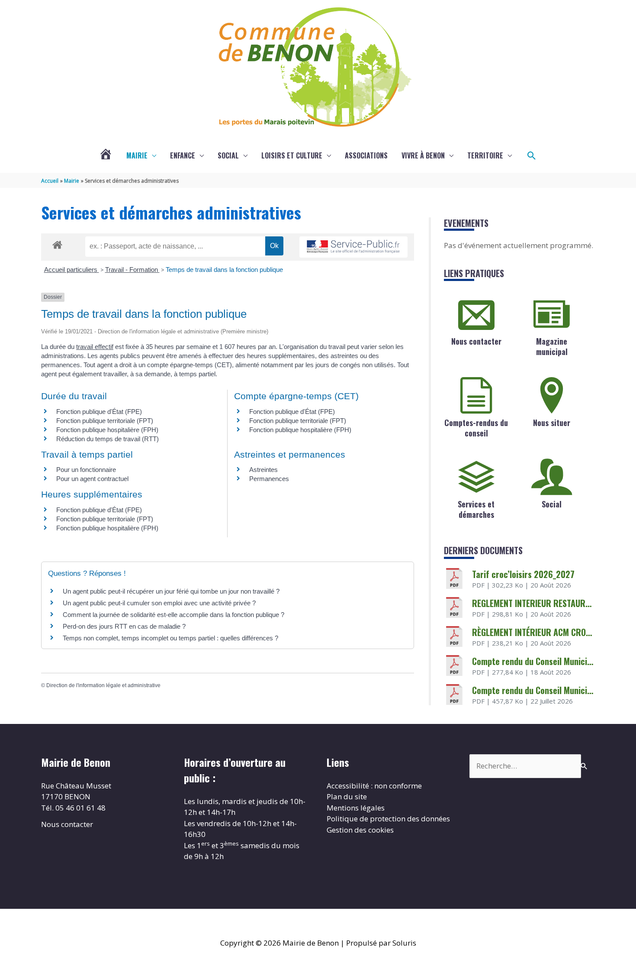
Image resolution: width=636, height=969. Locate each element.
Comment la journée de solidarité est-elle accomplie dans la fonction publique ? (173, 614)
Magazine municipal (552, 346)
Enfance (182, 155)
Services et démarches (476, 509)
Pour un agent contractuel (92, 478)
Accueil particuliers (71, 269)
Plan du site (347, 796)
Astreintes (263, 469)
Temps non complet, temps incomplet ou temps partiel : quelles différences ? (170, 638)
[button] (531, 156)
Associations (366, 155)
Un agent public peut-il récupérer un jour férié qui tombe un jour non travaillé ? (171, 591)
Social (228, 155)
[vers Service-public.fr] (353, 247)
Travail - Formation (132, 269)
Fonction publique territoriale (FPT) (104, 420)
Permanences (269, 478)
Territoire (485, 155)
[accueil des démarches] (57, 243)
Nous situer (551, 422)
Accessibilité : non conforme (374, 786)
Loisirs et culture (291, 155)
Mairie (137, 155)
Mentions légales (356, 808)
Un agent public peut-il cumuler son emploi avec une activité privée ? (159, 603)
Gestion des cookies (360, 830)
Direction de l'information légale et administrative (103, 685)
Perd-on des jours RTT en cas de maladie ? (124, 626)
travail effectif (94, 346)
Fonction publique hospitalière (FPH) (107, 429)
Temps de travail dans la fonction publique (224, 269)
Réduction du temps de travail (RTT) (107, 439)
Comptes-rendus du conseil (476, 427)
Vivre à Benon (423, 155)
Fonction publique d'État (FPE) (99, 411)
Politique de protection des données (388, 819)
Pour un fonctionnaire (86, 469)
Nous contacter (476, 341)
